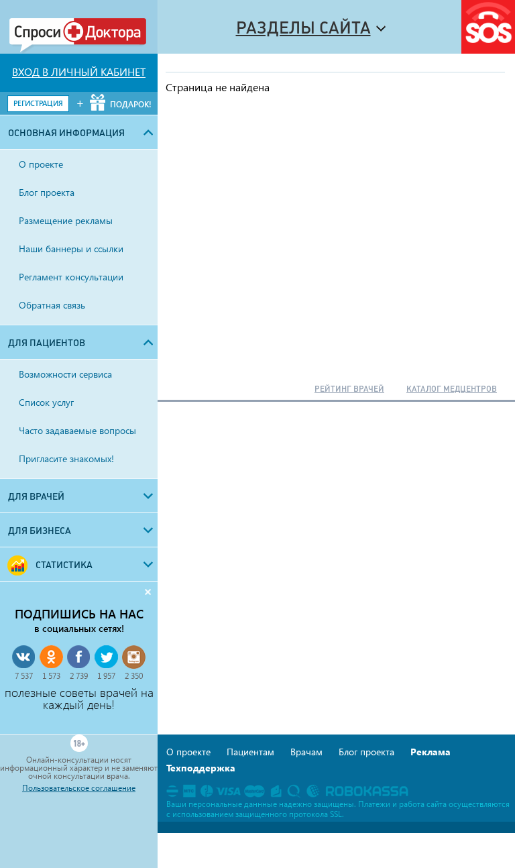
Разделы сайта (303, 27)
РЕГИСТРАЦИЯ (38, 103)
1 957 (106, 676)
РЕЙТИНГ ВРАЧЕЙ (349, 389)
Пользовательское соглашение (78, 788)
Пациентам (250, 751)
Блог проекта (366, 751)
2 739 (79, 676)
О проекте (188, 751)
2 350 (134, 676)
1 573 (51, 676)
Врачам (306, 751)
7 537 (24, 676)
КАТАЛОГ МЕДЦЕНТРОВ (451, 389)
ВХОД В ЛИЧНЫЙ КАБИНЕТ (79, 72)
